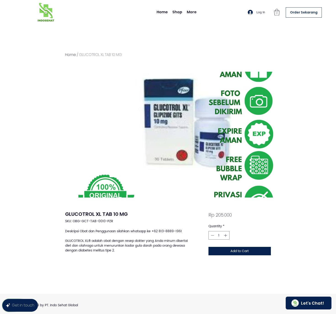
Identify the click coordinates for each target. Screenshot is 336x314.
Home (70, 54)
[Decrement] (212, 235)
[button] (277, 12)
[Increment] (226, 235)
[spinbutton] (219, 235)
